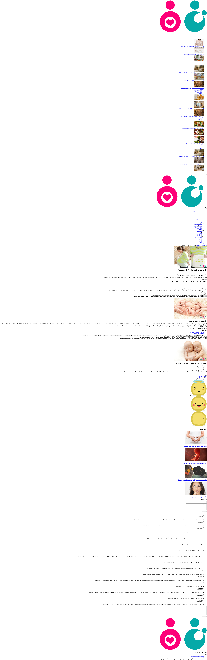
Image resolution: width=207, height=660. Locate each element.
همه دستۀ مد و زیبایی (198, 237)
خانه (206, 245)
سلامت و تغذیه (199, 92)
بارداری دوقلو (201, 376)
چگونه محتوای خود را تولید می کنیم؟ (197, 656)
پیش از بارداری (199, 35)
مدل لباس (200, 147)
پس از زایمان (200, 38)
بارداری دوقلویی (121, 371)
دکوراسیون (200, 148)
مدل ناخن (200, 145)
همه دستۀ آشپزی (199, 231)
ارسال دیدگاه (204, 511)
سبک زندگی (202, 89)
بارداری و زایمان (201, 34)
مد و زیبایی (202, 144)
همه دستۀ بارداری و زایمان (197, 211)
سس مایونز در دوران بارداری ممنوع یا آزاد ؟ (196, 332)
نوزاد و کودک (202, 62)
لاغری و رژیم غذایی (198, 91)
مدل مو (201, 146)
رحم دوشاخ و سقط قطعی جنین (198, 333)
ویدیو (203, 172)
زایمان (201, 37)
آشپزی (203, 117)
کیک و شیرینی (199, 118)
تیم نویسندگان (200, 377)
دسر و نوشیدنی (199, 120)
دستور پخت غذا (199, 119)
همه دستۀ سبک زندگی (198, 224)
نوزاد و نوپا (200, 63)
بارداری (201, 36)
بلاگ (203, 657)
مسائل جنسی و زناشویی (198, 90)
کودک (201, 222)
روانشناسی (200, 93)
